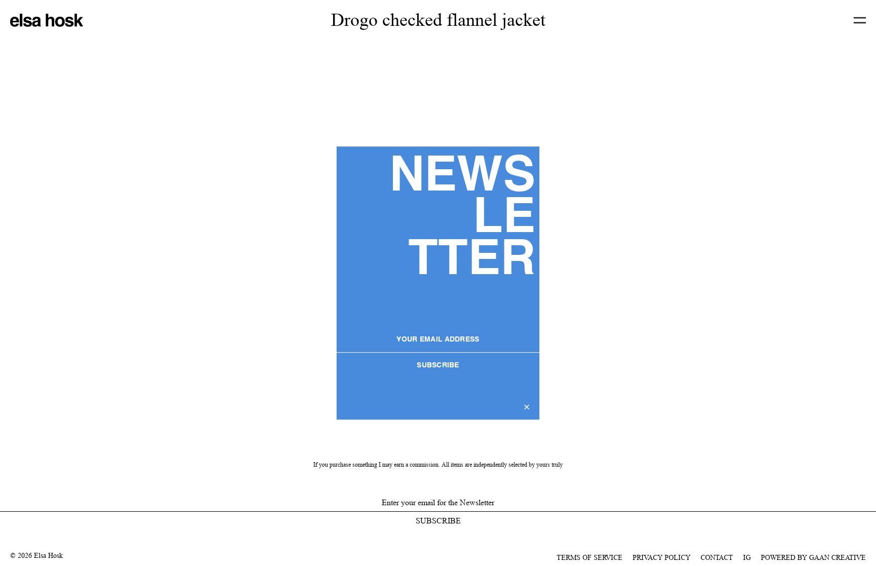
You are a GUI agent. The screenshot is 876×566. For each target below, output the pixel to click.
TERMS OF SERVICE (590, 557)
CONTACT (717, 557)
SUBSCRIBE (438, 365)
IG (747, 557)
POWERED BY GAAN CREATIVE (813, 557)
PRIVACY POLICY (661, 557)
